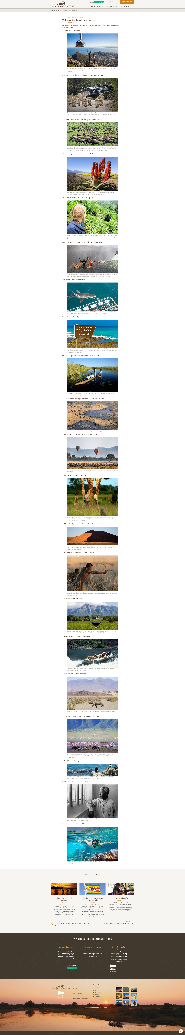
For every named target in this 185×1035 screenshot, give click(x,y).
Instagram (97, 990)
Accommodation (112, 6)
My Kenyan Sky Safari (120, 898)
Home (52, 10)
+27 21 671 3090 (79, 987)
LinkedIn (97, 994)
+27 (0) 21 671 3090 (78, 997)
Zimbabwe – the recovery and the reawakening (92, 899)
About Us (127, 6)
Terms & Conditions (129, 1033)
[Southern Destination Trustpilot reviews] (90, 2)
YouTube (97, 996)
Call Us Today (113, 2)
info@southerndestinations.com (80, 998)
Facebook (97, 987)
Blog (56, 10)
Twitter (97, 989)
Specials (120, 6)
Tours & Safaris (101, 6)
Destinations (91, 6)
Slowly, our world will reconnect (64, 899)
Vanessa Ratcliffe (79, 17)
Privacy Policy (120, 1033)
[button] (181, 1031)
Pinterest (97, 992)
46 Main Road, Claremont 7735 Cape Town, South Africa (81, 992)
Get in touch (127, 2)
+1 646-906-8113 (79, 988)
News (59, 10)
